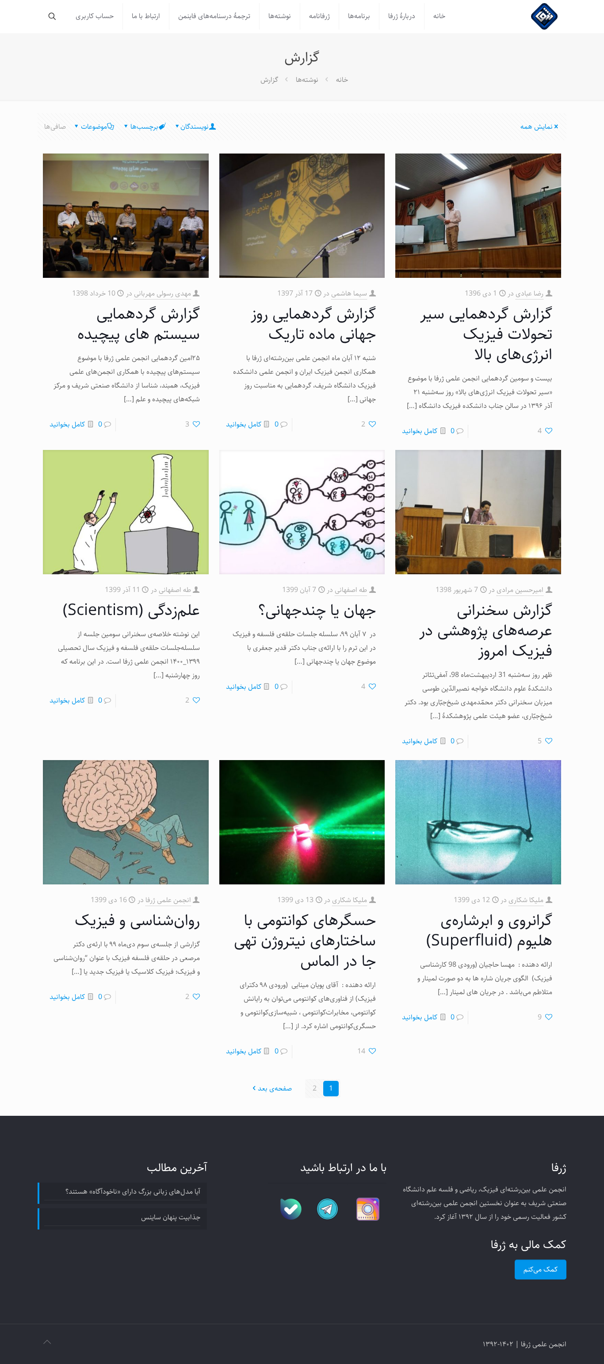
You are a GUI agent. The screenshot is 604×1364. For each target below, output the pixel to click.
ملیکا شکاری (525, 900)
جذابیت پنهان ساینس (170, 1217)
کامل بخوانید (419, 431)
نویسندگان (194, 126)
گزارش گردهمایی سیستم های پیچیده (138, 324)
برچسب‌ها (144, 126)
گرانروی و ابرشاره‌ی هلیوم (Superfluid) (489, 930)
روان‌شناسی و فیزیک (137, 920)
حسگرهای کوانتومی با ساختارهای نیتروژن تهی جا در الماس (305, 941)
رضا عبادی (529, 293)
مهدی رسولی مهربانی (162, 293)
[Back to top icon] (47, 1342)
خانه (342, 79)
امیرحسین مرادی (520, 590)
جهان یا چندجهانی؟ (317, 610)
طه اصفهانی (351, 590)
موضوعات (94, 126)
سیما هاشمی (349, 293)
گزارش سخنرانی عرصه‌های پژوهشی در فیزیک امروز (485, 631)
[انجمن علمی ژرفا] (544, 16)
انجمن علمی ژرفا (168, 900)
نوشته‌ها (307, 79)
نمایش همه (536, 126)
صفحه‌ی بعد (275, 1088)
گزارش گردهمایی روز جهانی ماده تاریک (313, 324)
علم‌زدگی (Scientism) (131, 610)
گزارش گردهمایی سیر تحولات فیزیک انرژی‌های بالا (486, 334)
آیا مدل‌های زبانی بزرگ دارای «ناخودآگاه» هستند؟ (132, 1191)
